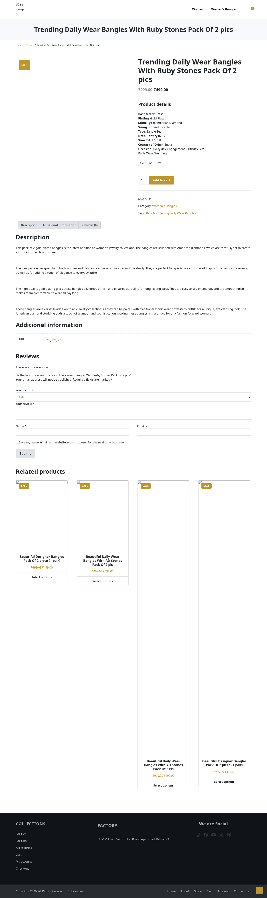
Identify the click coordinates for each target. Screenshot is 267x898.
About (185, 891)
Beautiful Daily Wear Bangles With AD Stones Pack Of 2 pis (102, 560)
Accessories (24, 848)
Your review (25, 404)
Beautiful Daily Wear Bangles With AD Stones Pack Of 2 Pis (163, 765)
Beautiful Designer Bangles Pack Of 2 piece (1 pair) (42, 558)
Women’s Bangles (224, 9)
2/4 (48, 340)
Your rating (25, 390)
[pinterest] (229, 835)
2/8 (60, 340)
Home (19, 45)
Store (198, 891)
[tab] (29, 225)
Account (223, 891)
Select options (42, 577)
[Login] (244, 9)
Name (21, 426)
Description (29, 225)
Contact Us (241, 891)
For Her (21, 834)
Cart (19, 855)
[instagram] (198, 835)
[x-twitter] (221, 835)
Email (142, 426)
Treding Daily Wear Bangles (177, 213)
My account (24, 862)
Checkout (22, 868)
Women (197, 9)
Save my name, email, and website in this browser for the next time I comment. (73, 442)
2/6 (54, 340)
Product (29, 45)
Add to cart (162, 180)
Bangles (151, 213)
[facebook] (206, 835)
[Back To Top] (259, 890)
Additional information (59, 225)
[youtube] (213, 835)
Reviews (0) (90, 225)
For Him (21, 841)
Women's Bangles (164, 206)
